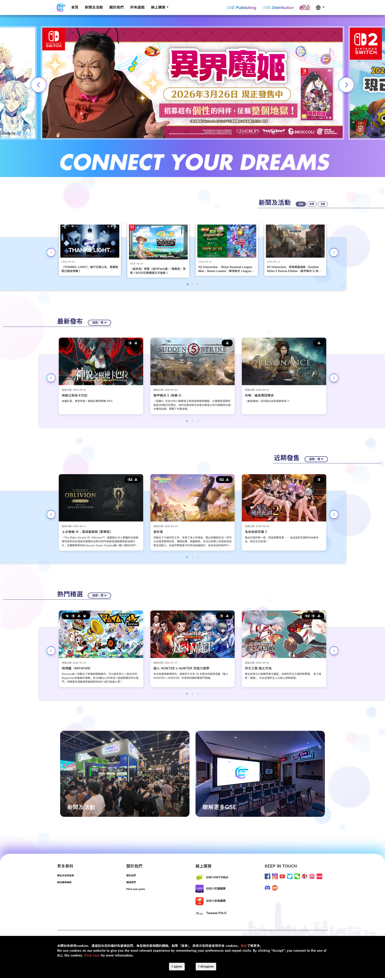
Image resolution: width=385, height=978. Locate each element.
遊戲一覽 (98, 322)
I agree (177, 966)
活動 (322, 204)
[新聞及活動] (124, 774)
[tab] (187, 284)
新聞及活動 (94, 7)
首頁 (74, 7)
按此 (244, 946)
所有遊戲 (137, 7)
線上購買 (158, 7)
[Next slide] (346, 85)
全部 (300, 204)
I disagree (206, 966)
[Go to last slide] (51, 252)
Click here (92, 955)
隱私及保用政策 (65, 875)
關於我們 (116, 7)
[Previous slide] (39, 85)
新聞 (311, 204)
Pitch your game (135, 889)
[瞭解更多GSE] (260, 774)
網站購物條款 (64, 882)
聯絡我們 (131, 882)
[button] (320, 7)
